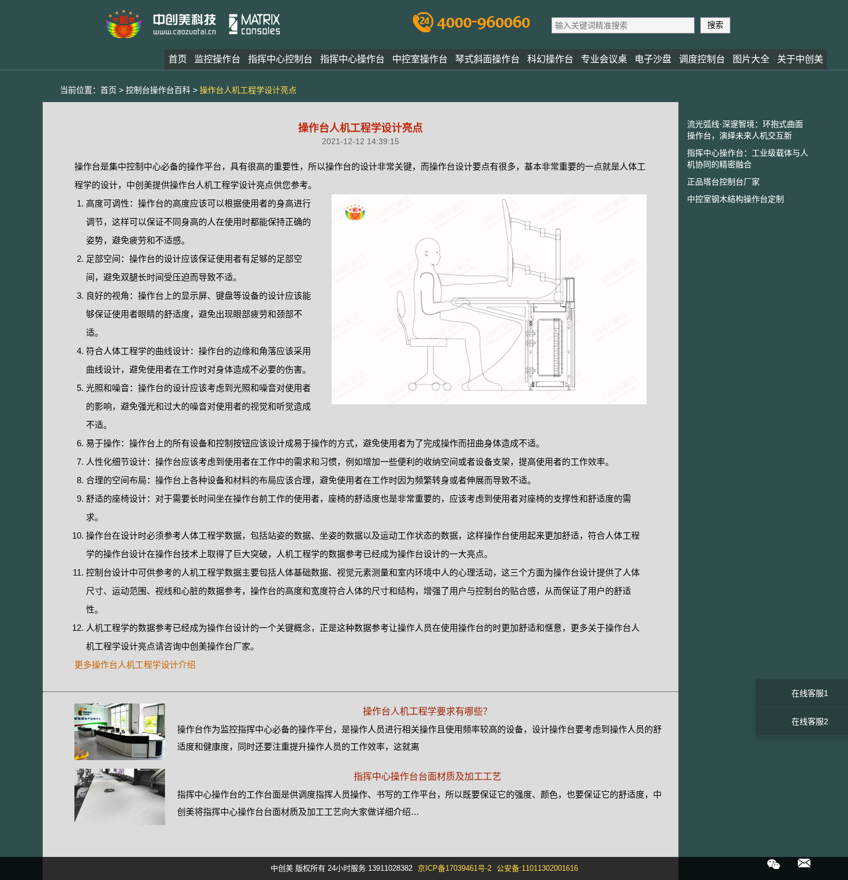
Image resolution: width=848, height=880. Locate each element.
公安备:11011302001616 (537, 868)
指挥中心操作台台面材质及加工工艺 (427, 776)
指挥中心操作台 (352, 59)
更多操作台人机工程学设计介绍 (135, 665)
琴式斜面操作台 (487, 59)
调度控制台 (702, 59)
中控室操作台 (420, 59)
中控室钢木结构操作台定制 (735, 199)
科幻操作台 (550, 59)
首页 (177, 59)
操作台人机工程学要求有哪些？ (427, 711)
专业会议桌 (604, 59)
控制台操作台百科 (158, 90)
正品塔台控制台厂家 (723, 181)
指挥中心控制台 (280, 59)
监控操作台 (217, 59)
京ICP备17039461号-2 (454, 868)
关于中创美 (800, 59)
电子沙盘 (653, 59)
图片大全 (751, 59)
